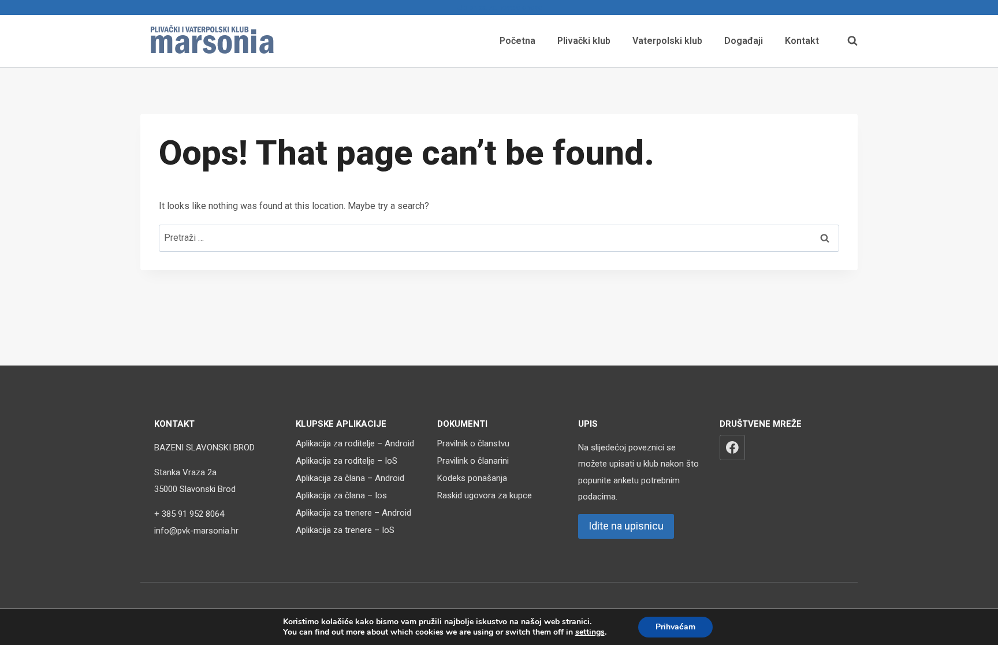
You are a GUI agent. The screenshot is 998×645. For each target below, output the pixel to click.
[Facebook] (732, 447)
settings (590, 632)
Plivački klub (583, 40)
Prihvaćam (675, 626)
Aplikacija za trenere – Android (353, 513)
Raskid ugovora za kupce (484, 495)
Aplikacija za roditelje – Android (355, 443)
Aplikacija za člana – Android (350, 478)
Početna (517, 40)
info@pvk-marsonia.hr (196, 530)
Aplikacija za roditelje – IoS (346, 461)
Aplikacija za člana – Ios (341, 495)
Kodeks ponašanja (472, 478)
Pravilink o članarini (473, 461)
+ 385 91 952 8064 (189, 514)
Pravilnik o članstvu (473, 443)
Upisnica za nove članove (499, 7)
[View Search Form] (847, 41)
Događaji (743, 40)
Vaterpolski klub (667, 40)
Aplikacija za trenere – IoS (345, 530)
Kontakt (802, 40)
